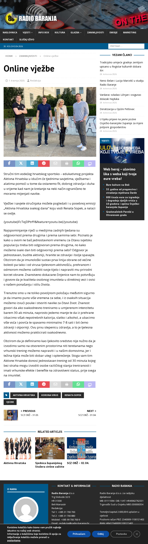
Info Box (43, 32)
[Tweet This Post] (21, 163)
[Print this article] (67, 163)
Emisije (113, 32)
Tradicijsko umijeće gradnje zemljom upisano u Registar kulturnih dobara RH (121, 66)
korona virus (49, 395)
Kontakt (8, 39)
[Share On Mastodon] (90, 163)
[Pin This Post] (44, 163)
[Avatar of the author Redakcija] (26, 518)
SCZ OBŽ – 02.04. (78, 463)
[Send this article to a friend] (55, 163)
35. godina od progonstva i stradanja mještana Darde (121, 191)
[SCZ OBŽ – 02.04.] (81, 448)
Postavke (121, 534)
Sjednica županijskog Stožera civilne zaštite (49, 465)
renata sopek (73, 395)
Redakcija (35, 80)
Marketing (129, 32)
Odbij (100, 534)
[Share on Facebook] (9, 163)
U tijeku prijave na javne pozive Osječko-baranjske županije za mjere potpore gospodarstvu (121, 123)
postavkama (13, 540)
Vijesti (26, 32)
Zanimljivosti (95, 32)
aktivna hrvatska (24, 395)
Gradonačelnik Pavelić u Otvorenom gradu (120, 213)
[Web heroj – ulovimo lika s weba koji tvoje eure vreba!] (122, 161)
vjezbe (10, 402)
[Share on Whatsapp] (78, 163)
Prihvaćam (79, 534)
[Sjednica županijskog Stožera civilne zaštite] (50, 448)
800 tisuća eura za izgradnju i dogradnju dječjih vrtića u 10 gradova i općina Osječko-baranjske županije (123, 202)
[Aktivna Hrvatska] (18, 448)
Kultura (60, 32)
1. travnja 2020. (17, 80)
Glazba (75, 32)
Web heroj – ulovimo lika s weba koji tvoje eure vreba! (120, 174)
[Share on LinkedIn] (32, 163)
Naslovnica (10, 32)
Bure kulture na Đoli (117, 184)
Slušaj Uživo (26, 39)
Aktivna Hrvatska (15, 463)
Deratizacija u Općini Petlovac (117, 109)
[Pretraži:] (126, 46)
